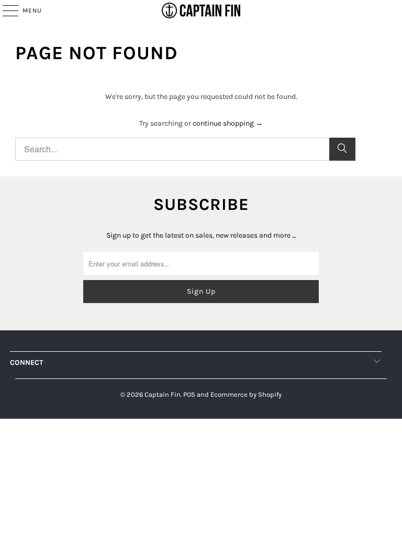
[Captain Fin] (201, 10)
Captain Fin (162, 394)
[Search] (342, 149)
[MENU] (5, 10)
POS (189, 394)
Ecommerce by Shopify (246, 394)
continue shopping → (228, 123)
